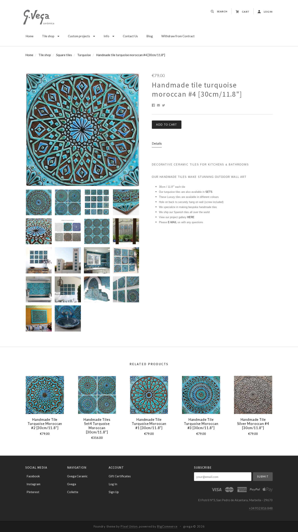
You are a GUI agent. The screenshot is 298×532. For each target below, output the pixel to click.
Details (157, 143)
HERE (190, 217)
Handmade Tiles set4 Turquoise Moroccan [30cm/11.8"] (97, 426)
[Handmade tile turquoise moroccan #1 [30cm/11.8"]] (149, 395)
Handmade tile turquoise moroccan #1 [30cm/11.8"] (149, 424)
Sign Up (114, 492)
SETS (208, 191)
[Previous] (31, 129)
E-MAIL (173, 222)
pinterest (33, 492)
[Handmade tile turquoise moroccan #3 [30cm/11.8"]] (201, 395)
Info (106, 36)
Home (29, 36)
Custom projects (79, 36)
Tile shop (48, 36)
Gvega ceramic (77, 476)
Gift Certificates (120, 476)
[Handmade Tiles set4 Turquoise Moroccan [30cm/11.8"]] (97, 395)
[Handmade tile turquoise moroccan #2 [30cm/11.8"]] (45, 395)
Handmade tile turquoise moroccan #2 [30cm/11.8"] (45, 424)
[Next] (132, 129)
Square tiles (64, 55)
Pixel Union (128, 526)
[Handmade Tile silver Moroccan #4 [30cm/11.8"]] (253, 395)
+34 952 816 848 (261, 508)
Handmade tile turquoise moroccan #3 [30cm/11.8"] (201, 424)
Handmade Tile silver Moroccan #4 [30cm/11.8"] (253, 424)
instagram (33, 484)
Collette (72, 492)
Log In (113, 484)
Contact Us (130, 36)
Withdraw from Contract (178, 36)
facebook (33, 476)
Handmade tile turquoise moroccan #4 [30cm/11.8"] (130, 55)
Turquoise (84, 55)
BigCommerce (167, 526)
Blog (149, 36)
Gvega (71, 484)
